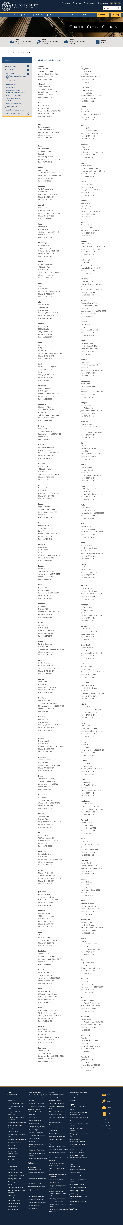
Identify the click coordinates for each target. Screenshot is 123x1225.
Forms (64, 15)
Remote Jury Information (13, 95)
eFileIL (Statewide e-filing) (57, 1103)
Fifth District (11, 1169)
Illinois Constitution (34, 1205)
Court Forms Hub (54, 1182)
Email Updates (90, 3)
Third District (12, 1163)
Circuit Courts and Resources (14, 110)
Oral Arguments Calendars (16, 1175)
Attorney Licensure (13, 1131)
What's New (103, 15)
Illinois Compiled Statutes (36, 1193)
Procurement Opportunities (37, 1135)
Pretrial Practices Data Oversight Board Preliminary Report (78, 1157)
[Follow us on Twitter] (111, 3)
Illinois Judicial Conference (37, 1150)
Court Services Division (77, 1184)
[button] (28, 66)
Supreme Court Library (15, 1143)
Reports (75, 15)
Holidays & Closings (34, 1138)
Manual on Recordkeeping (13, 103)
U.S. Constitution (33, 1208)
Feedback (78, 3)
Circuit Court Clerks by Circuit (50, 60)
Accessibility (104, 3)
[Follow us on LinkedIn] (119, 3)
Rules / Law (40, 15)
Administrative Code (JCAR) (36, 1196)
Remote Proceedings (35, 1120)
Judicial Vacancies (11, 107)
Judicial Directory (10, 87)
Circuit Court (12, 53)
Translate (67, 3)
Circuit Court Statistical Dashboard (12, 99)
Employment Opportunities (37, 1127)
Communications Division (77, 1176)
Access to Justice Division (77, 1169)
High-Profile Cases (34, 1123)
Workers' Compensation (15, 1172)
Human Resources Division (78, 1187)
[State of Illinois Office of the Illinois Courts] (20, 6)
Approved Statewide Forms (57, 1146)
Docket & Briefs (12, 1100)
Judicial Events (33, 1117)
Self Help (115, 15)
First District (11, 1157)
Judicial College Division (77, 1191)
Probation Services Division (78, 1201)
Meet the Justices (13, 1097)
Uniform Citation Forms (56, 1179)
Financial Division (75, 1173)
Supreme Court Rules (34, 1169)
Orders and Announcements (16, 1103)
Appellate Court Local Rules (16, 1187)
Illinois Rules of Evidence (35, 1183)
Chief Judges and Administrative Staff (15, 76)
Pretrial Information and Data (38, 1158)
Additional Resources (12, 113)
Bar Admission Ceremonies (57, 1136)
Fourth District (12, 1166)
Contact (72, 1204)
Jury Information (10, 84)
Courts (16, 15)
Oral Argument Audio (14, 1178)
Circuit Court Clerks (11, 81)
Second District (12, 1160)
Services (53, 15)
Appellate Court (10, 70)
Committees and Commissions (17, 1122)
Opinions (27, 15)
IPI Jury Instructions (34, 1190)
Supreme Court (10, 66)
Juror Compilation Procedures (37, 1202)
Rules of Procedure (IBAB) (36, 1199)
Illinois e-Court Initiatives (56, 1095)
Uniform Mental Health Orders (58, 1149)
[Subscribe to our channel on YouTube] (115, 3)
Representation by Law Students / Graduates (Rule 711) (57, 1193)
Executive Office (75, 1166)
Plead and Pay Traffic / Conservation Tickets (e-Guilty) (15, 91)
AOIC (85, 15)
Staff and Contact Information (17, 1139)
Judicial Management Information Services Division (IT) (78, 1196)
